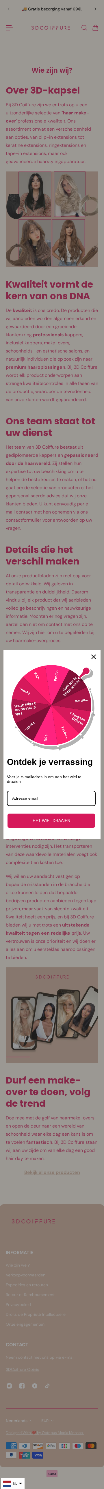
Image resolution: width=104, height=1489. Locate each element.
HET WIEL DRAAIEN (51, 820)
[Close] (94, 657)
